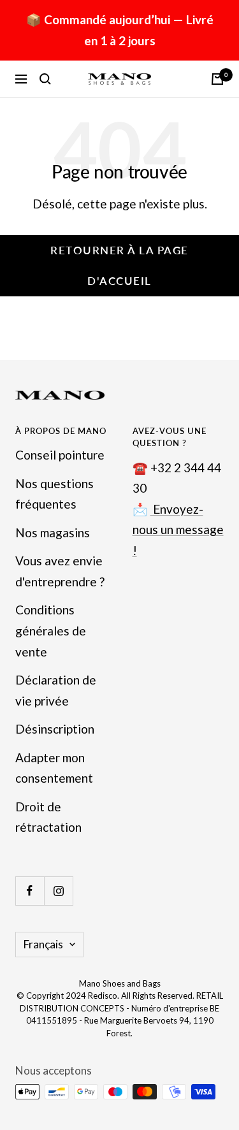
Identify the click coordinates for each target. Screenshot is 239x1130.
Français (43, 944)
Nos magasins (52, 532)
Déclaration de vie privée (55, 690)
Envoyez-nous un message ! (178, 530)
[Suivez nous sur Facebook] (29, 890)
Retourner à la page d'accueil (119, 265)
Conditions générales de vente (50, 630)
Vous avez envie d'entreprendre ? (60, 571)
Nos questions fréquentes (54, 494)
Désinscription (54, 728)
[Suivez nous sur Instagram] (58, 890)
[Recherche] (45, 79)
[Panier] (217, 79)
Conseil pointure (60, 454)
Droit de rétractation (48, 817)
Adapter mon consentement (54, 768)
